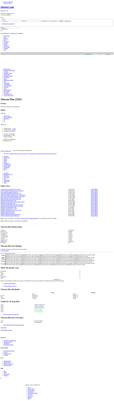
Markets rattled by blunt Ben (8, 213)
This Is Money (94, 189)
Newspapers (7, 177)
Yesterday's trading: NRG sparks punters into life (13, 201)
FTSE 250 (3, 113)
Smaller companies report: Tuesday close (11, 214)
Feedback (20, 33)
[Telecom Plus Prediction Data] (4, 170)
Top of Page (4, 327)
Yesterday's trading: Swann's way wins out (11, 210)
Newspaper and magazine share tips (9, 192)
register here (68, 21)
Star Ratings (7, 167)
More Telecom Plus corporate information (14, 325)
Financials (6, 163)
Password (24, 21)
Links (5, 182)
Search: (2, 27)
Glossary (6, 375)
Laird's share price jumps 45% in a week (10, 189)
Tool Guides (7, 374)
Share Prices (7, 157)
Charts (5, 159)
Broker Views (7, 166)
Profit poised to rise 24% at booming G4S (11, 197)
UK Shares (6, 343)
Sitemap (30, 397)
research (10, 330)
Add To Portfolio (8, 117)
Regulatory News (8, 174)
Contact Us (30, 396)
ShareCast (6, 175)
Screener (6, 355)
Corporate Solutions (33, 393)
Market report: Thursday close (8, 203)
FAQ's (5, 372)
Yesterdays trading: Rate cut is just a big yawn (12, 204)
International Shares (8, 344)
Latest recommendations (10, 283)
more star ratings (5, 250)
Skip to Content (7, 3)
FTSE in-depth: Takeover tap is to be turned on (12, 190)
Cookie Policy (31, 389)
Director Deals (7, 164)
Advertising (31, 391)
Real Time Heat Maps (9, 351)
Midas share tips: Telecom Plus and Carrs (11, 199)
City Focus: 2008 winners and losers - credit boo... (13, 196)
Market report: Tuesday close (8, 211)
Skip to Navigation (8, 2)
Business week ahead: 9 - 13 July (9, 208)
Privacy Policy (31, 390)
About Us (30, 394)
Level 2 (5, 352)
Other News (7, 181)
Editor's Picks (7, 362)
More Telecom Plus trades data (11, 314)
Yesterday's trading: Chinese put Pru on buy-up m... (13, 195)
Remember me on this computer (49, 21)
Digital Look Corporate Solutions (29, 218)
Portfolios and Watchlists (10, 340)
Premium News (7, 353)
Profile (5, 168)
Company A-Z (13, 33)
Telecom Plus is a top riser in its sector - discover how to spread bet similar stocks (29, 153)
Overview (6, 173)
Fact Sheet (6, 118)
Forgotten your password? (8, 23)
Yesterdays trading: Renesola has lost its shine (12, 206)
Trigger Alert (7, 116)
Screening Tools (8, 342)
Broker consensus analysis (10, 286)
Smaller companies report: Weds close (10, 215)
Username (4, 21)
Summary (6, 156)
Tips (5, 178)
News (5, 162)
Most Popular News (8, 364)
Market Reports (7, 365)
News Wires (7, 180)
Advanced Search (5, 33)
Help (5, 371)
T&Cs (29, 387)
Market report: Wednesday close (8, 200)
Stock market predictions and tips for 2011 (11, 193)
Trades (5, 160)
